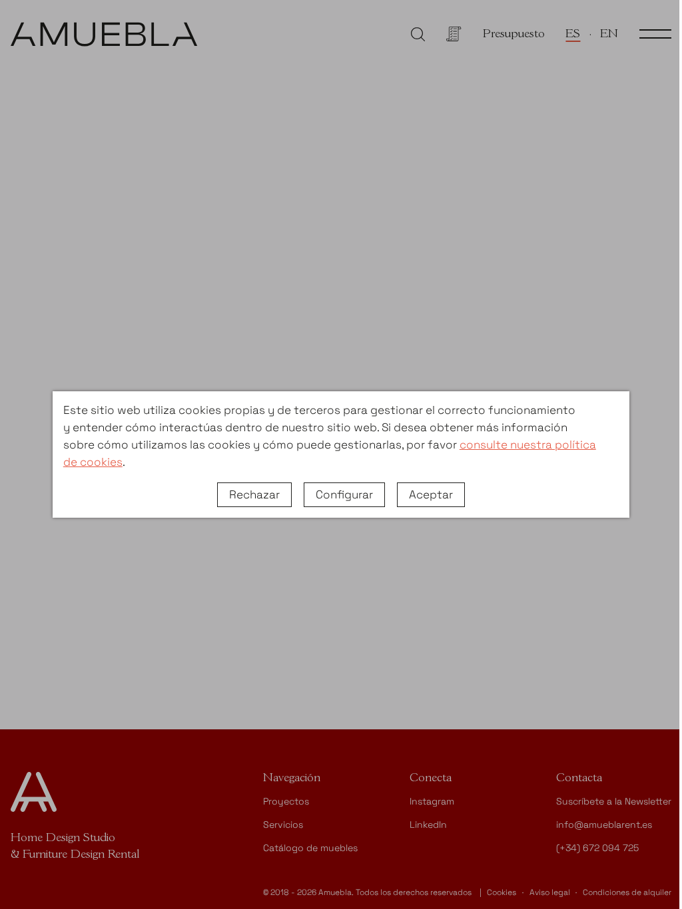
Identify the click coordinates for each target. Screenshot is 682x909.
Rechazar (254, 494)
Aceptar (431, 494)
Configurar (344, 494)
